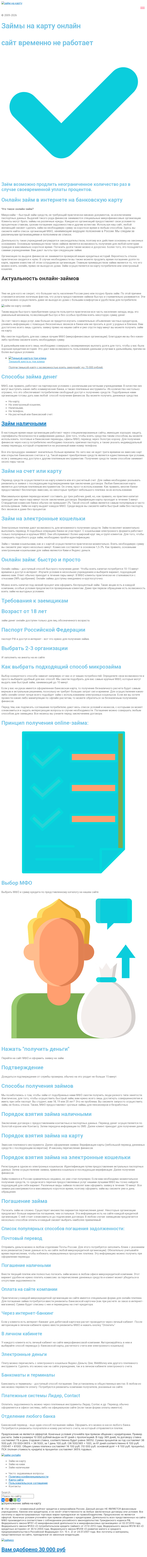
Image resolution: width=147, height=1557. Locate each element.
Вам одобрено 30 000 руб (33, 1549)
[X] (11, 1500)
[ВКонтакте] (3, 1500)
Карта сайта (16, 1479)
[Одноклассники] (7, 1500)
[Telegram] (18, 1500)
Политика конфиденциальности (28, 1476)
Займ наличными (23, 423)
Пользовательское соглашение (28, 1483)
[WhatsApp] (14, 1500)
